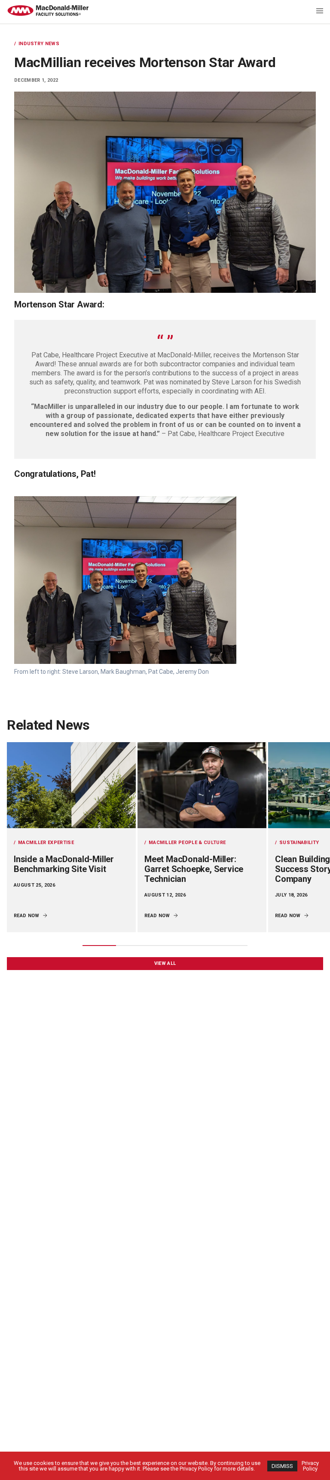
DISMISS (282, 1466)
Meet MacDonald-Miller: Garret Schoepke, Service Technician (193, 869)
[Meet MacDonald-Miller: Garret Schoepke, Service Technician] (202, 785)
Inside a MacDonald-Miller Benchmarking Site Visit (64, 864)
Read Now (27, 915)
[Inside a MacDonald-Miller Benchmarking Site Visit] (71, 785)
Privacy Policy (310, 1466)
